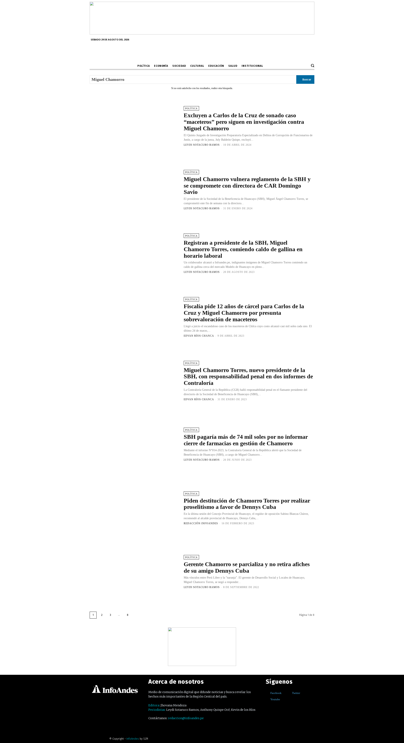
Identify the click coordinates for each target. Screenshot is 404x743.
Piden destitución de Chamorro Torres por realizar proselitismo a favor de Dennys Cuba (247, 503)
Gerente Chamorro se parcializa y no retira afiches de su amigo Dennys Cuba (247, 567)
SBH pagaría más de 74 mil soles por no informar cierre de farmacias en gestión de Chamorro (246, 440)
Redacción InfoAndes (201, 523)
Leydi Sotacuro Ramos (202, 144)
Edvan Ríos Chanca (199, 335)
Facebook (276, 693)
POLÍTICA (191, 108)
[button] (312, 65)
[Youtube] (267, 699)
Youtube (275, 699)
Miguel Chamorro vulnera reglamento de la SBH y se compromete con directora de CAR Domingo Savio (247, 185)
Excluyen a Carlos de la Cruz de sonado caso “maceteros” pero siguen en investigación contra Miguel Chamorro (244, 122)
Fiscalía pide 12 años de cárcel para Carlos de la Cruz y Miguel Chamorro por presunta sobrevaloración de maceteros (244, 313)
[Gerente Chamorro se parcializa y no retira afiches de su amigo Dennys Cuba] (134, 572)
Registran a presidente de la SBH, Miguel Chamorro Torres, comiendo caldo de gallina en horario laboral (243, 249)
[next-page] (136, 615)
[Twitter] (289, 693)
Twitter (296, 693)
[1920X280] (202, 33)
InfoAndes (132, 738)
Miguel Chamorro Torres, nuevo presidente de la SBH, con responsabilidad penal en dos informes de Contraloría (248, 376)
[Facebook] (267, 693)
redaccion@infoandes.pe (186, 718)
